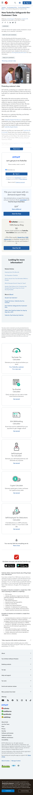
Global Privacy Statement (8, 783)
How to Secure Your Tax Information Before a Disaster (16, 279)
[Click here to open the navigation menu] (2, 2)
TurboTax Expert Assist (10, 127)
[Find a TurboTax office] (20, 2)
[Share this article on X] (8, 22)
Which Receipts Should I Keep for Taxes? (15, 283)
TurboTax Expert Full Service (13, 119)
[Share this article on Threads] (15, 22)
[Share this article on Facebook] (5, 22)
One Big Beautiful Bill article (19, 52)
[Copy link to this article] (3, 22)
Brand (11, 294)
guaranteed (23, 200)
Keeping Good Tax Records (12, 272)
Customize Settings (25, 790)
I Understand (8, 790)
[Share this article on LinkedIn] (10, 22)
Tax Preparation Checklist (11, 275)
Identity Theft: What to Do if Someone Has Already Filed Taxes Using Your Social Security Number (16, 288)
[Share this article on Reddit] (13, 22)
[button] (16, 640)
